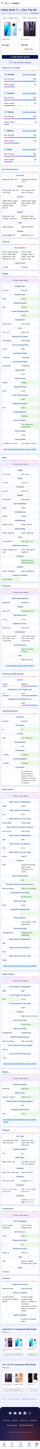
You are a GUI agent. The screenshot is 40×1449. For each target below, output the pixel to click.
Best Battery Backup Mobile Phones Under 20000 (19, 1121)
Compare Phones (14, 1399)
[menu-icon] (2, 3)
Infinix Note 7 (6, 39)
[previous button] (5, 1346)
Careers (15, 1420)
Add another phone (20, 57)
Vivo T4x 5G (25, 39)
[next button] (35, 1346)
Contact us (24, 1420)
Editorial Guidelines (26, 1425)
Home (4, 1399)
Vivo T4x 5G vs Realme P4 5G (13, 1390)
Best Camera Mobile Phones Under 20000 (20, 966)
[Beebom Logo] (11, 3)
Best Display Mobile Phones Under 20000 (20, 449)
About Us (6, 1420)
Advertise (33, 1420)
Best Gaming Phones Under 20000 (20, 666)
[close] (18, 21)
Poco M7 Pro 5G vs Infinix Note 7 (13, 1354)
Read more (35, 13)
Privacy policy (12, 1425)
